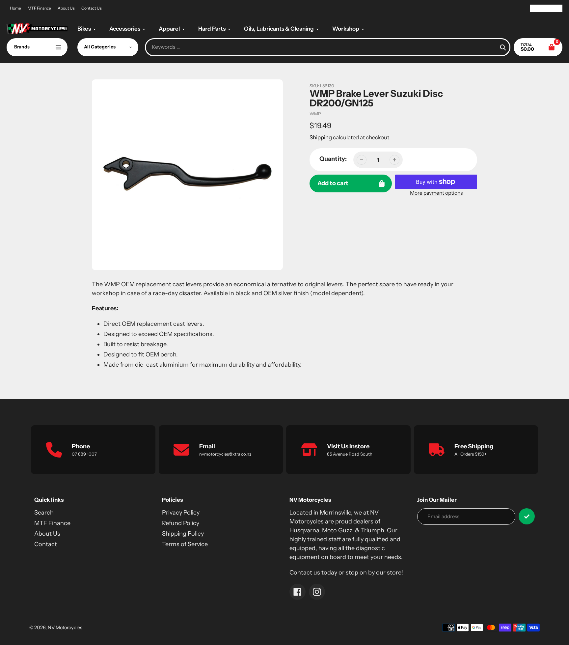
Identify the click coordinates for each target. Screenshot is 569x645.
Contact (45, 544)
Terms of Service (185, 544)
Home (15, 8)
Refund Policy (180, 523)
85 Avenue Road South (349, 454)
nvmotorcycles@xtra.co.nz (225, 454)
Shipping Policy (183, 533)
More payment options (436, 193)
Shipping (321, 137)
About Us (66, 8)
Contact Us (91, 8)
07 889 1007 (84, 454)
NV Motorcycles (65, 628)
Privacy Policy (181, 512)
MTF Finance (39, 8)
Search (44, 512)
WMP (315, 113)
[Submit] (527, 516)
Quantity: (333, 158)
